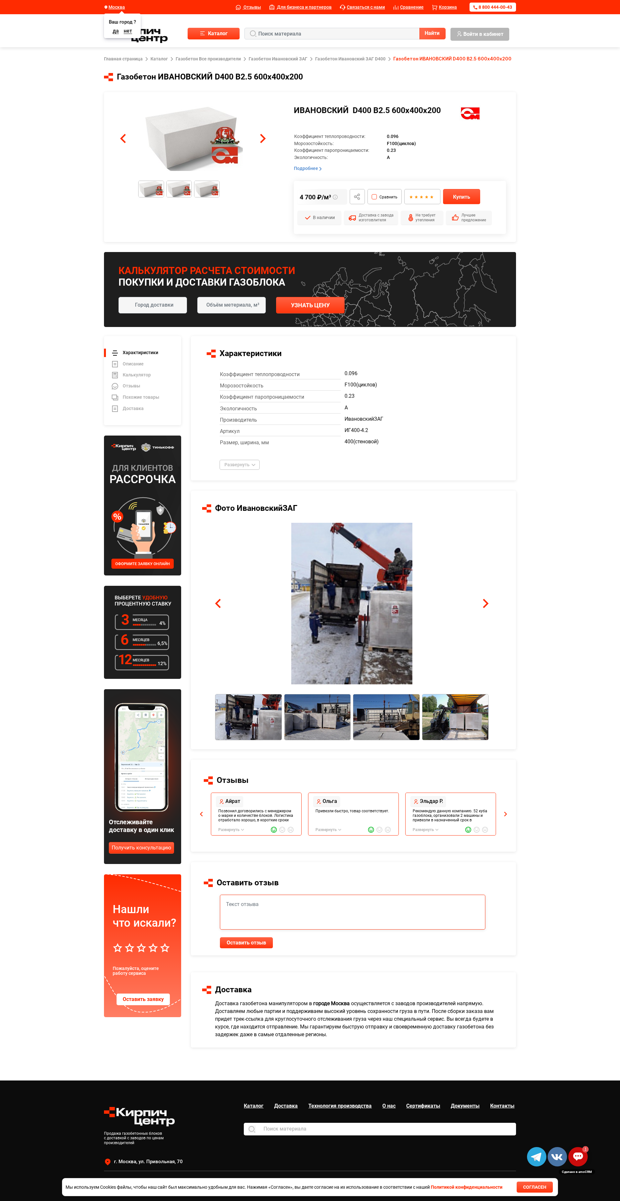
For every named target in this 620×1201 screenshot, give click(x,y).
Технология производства (340, 1106)
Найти (432, 33)
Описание (133, 363)
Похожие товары (141, 397)
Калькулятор (137, 374)
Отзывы (252, 7)
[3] (421, 197)
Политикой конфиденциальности (466, 1187)
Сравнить (388, 197)
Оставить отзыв (246, 943)
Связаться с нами (366, 7)
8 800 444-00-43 (495, 7)
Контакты (502, 1106)
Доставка (133, 408)
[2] (416, 197)
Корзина (448, 7)
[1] (410, 197)
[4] (426, 197)
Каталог (254, 1106)
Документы (465, 1106)
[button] (123, 138)
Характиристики (140, 352)
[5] (431, 197)
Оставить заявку (143, 999)
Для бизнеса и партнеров (304, 7)
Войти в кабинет (483, 34)
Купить (461, 197)
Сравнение (412, 7)
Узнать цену (310, 305)
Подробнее (306, 168)
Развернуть (237, 464)
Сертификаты (423, 1106)
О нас (389, 1106)
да (116, 31)
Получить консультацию (141, 848)
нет (128, 31)
